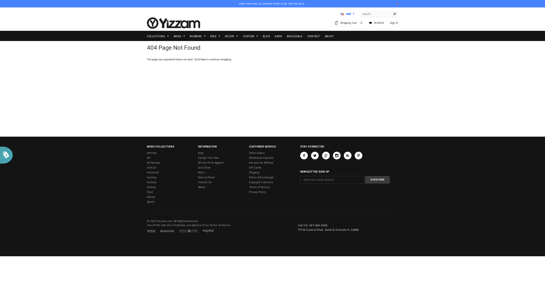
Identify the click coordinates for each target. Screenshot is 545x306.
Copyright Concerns (261, 182)
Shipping (254, 172)
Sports (151, 201)
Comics (151, 167)
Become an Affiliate (261, 162)
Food (150, 192)
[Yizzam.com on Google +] (326, 155)
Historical (153, 172)
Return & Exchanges (261, 177)
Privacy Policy (257, 192)
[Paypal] (208, 230)
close (397, 3)
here (203, 59)
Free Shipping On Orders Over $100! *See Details (271, 4)
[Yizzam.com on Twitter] (315, 155)
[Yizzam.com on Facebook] (304, 155)
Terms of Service (259, 187)
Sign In (394, 22)
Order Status (257, 153)
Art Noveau (153, 162)
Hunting (151, 177)
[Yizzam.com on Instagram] (337, 155)
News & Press (206, 177)
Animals (152, 153)
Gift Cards (255, 167)
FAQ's (201, 172)
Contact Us (205, 182)
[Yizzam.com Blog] (347, 155)
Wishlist (379, 22)
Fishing (151, 187)
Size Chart (204, 167)
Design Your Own (208, 157)
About (201, 187)
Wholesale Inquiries (261, 157)
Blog (201, 153)
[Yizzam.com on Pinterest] (358, 155)
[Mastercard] (167, 230)
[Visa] (151, 230)
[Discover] (188, 230)
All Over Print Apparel (211, 162)
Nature (151, 197)
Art (149, 157)
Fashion (152, 182)
